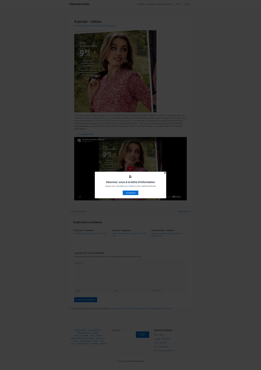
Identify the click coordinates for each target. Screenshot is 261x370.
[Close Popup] (165, 173)
